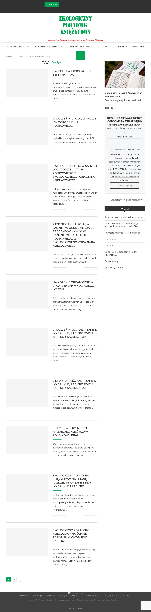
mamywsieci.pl (110, 595)
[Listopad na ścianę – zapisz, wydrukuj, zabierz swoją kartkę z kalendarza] (27, 393)
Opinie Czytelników (114, 268)
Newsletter (137, 47)
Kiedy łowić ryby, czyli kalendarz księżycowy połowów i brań (71, 432)
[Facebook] (71, 9)
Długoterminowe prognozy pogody (79, 47)
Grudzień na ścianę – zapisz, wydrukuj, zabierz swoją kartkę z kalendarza (75, 333)
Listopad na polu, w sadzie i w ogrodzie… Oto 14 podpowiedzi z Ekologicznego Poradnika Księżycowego (75, 173)
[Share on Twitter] (75, 104)
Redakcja (37, 595)
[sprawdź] (109, 108)
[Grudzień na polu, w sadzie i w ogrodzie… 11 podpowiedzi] (27, 131)
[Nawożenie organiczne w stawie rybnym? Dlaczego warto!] (27, 295)
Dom (106, 47)
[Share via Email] (81, 104)
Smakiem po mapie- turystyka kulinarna (105, 600)
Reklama (51, 595)
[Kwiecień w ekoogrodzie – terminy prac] (27, 83)
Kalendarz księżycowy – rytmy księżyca (124, 217)
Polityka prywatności (69, 595)
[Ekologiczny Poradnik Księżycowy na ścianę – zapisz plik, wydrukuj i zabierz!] (27, 542)
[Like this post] (68, 104)
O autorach (110, 245)
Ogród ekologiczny (18, 47)
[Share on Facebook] (72, 104)
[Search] (77, 55)
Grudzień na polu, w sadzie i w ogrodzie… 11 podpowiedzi (74, 122)
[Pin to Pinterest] (78, 104)
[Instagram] (75, 9)
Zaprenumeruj (120, 47)
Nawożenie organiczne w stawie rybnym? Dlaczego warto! (73, 286)
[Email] (79, 9)
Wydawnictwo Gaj (43, 600)
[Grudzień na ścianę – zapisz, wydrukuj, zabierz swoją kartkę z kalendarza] (27, 342)
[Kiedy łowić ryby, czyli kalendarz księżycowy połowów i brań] (27, 440)
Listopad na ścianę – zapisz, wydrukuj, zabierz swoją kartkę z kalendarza (74, 384)
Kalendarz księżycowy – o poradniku (122, 233)
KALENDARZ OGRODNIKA (45, 47)
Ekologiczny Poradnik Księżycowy (126, 200)
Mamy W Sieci (76, 600)
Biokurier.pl (127, 595)
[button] (62, 4)
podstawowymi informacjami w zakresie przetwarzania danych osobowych (124, 177)
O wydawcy (110, 239)
